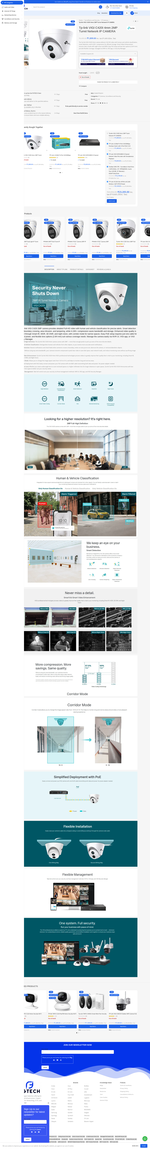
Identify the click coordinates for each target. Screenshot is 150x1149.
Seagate (86, 1112)
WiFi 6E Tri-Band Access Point (76, 1142)
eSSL (85, 1092)
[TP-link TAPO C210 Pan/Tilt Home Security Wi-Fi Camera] (62, 1001)
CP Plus (70, 1089)
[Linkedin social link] (105, 103)
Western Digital (88, 1121)
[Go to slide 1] (60, 172)
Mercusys (87, 1101)
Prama (86, 1106)
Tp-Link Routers (108, 1139)
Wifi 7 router (104, 1142)
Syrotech (70, 1115)
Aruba (53, 1086)
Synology (54, 1115)
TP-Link (97, 99)
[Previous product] (133, 21)
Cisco (52, 1089)
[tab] (49, 268)
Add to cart (112, 201)
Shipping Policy (124, 1091)
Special (98, 1139)
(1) (75, 244)
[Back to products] (136, 21)
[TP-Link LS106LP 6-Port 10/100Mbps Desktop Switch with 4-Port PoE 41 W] (61, 142)
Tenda (53, 1118)
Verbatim (70, 1121)
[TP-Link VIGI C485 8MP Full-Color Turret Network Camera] (102, 229)
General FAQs (104, 1100)
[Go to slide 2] (61, 172)
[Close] (48, 1103)
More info (135, 1146)
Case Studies (103, 1097)
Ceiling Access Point (64, 1136)
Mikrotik (53, 1104)
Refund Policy (124, 1097)
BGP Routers (52, 1136)
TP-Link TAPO (119, 1139)
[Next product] (138, 21)
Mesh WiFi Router (120, 1136)
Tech (101, 1094)
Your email (27, 1119)
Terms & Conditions (126, 1085)
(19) (86, 157)
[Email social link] (100, 103)
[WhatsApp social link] (107, 103)
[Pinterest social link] (103, 103)
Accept (144, 1146)
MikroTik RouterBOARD (53, 1139)
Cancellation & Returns (126, 1094)
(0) (28, 157)
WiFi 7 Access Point (92, 1142)
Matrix (70, 1101)
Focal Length (83, 73)
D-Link (53, 1092)
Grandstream (88, 1095)
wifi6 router (62, 1142)
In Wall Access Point (92, 1136)
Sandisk (70, 1112)
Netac (86, 1104)
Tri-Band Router (131, 1139)
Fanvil (53, 1095)
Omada (65, 1139)
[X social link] (98, 103)
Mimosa (70, 1104)
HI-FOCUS (54, 1098)
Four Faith (71, 1095)
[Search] (100, 7)
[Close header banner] (148, 1)
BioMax (86, 1086)
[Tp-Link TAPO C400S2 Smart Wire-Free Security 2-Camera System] (92, 1001)
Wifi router (114, 1142)
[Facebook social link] (96, 103)
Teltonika (86, 1115)
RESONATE (87, 1109)
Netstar (70, 1106)
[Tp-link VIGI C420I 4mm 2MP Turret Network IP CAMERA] (32, 142)
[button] (26, 68)
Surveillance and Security (92, 20)
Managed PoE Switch (106, 1136)
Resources (103, 1091)
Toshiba (70, 1118)
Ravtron (70, 1109)
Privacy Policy (124, 1088)
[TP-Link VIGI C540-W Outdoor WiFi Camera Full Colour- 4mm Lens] (123, 1001)
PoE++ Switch (89, 1139)
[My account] (126, 13)
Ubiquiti (53, 1121)
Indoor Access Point (78, 1136)
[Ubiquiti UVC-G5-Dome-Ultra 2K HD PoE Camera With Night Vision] (126, 229)
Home (81, 20)
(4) (116, 1016)
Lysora (53, 1101)
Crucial (86, 1089)
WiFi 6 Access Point (50, 1142)
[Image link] (30, 1087)
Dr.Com (70, 1092)
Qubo (53, 1109)
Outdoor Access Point (76, 1139)
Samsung (54, 1112)
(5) (57, 157)
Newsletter (103, 1088)
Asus (69, 1086)
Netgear (53, 1106)
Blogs (101, 1085)
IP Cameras (104, 20)
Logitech (86, 1098)
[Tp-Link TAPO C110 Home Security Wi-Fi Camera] (32, 1001)
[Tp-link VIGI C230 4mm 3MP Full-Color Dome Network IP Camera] (78, 229)
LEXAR (70, 1098)
